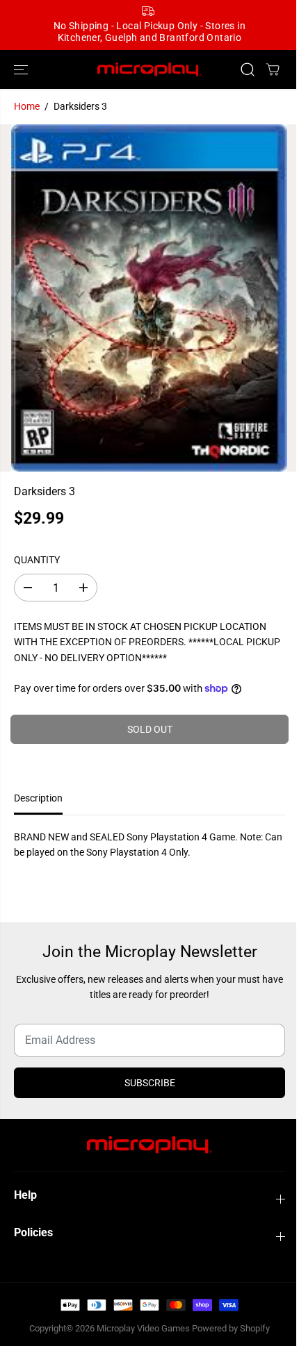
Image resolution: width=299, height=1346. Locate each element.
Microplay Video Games (144, 1328)
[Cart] (272, 69)
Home (27, 106)
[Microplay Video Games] (149, 70)
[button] (22, 70)
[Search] (247, 69)
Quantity (37, 559)
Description (38, 798)
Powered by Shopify (231, 1328)
